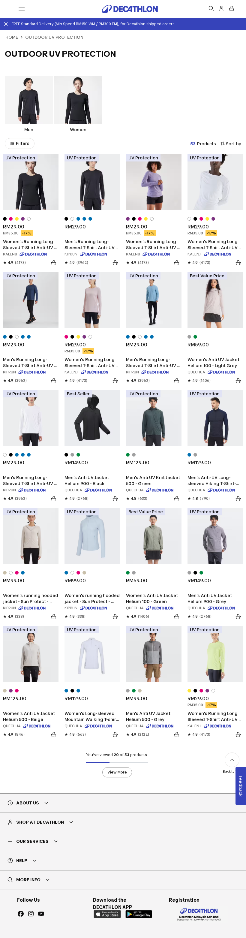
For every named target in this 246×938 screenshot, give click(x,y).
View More (117, 772)
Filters (22, 143)
